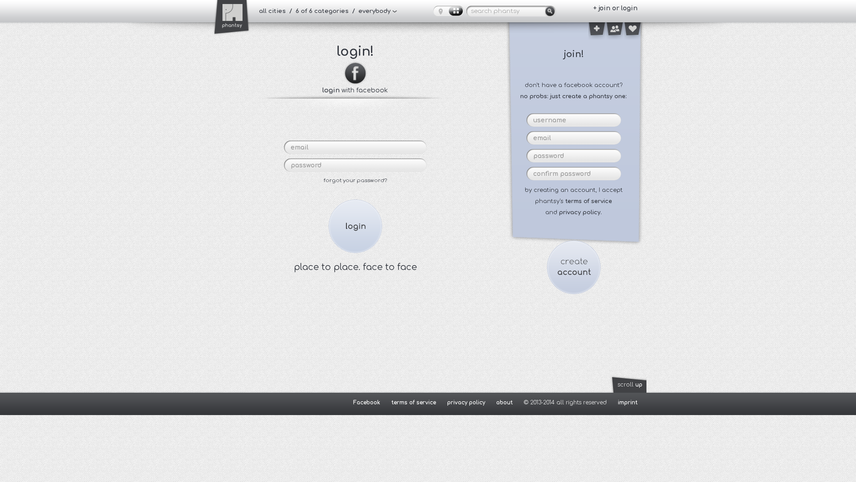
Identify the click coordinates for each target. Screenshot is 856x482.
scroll (629, 385)
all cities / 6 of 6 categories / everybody (325, 11)
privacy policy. (580, 212)
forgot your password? (355, 180)
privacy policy (466, 402)
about (504, 402)
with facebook (355, 90)
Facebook (366, 402)
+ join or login (615, 8)
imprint (628, 402)
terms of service (588, 201)
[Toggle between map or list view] (448, 11)
